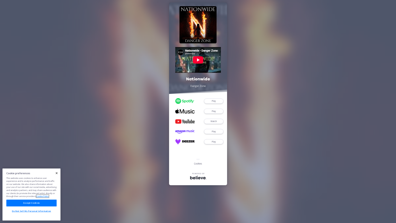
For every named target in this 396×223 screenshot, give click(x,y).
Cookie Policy (42, 196)
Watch (214, 121)
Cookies (198, 163)
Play (214, 100)
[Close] (56, 173)
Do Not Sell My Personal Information (31, 211)
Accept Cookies (31, 202)
